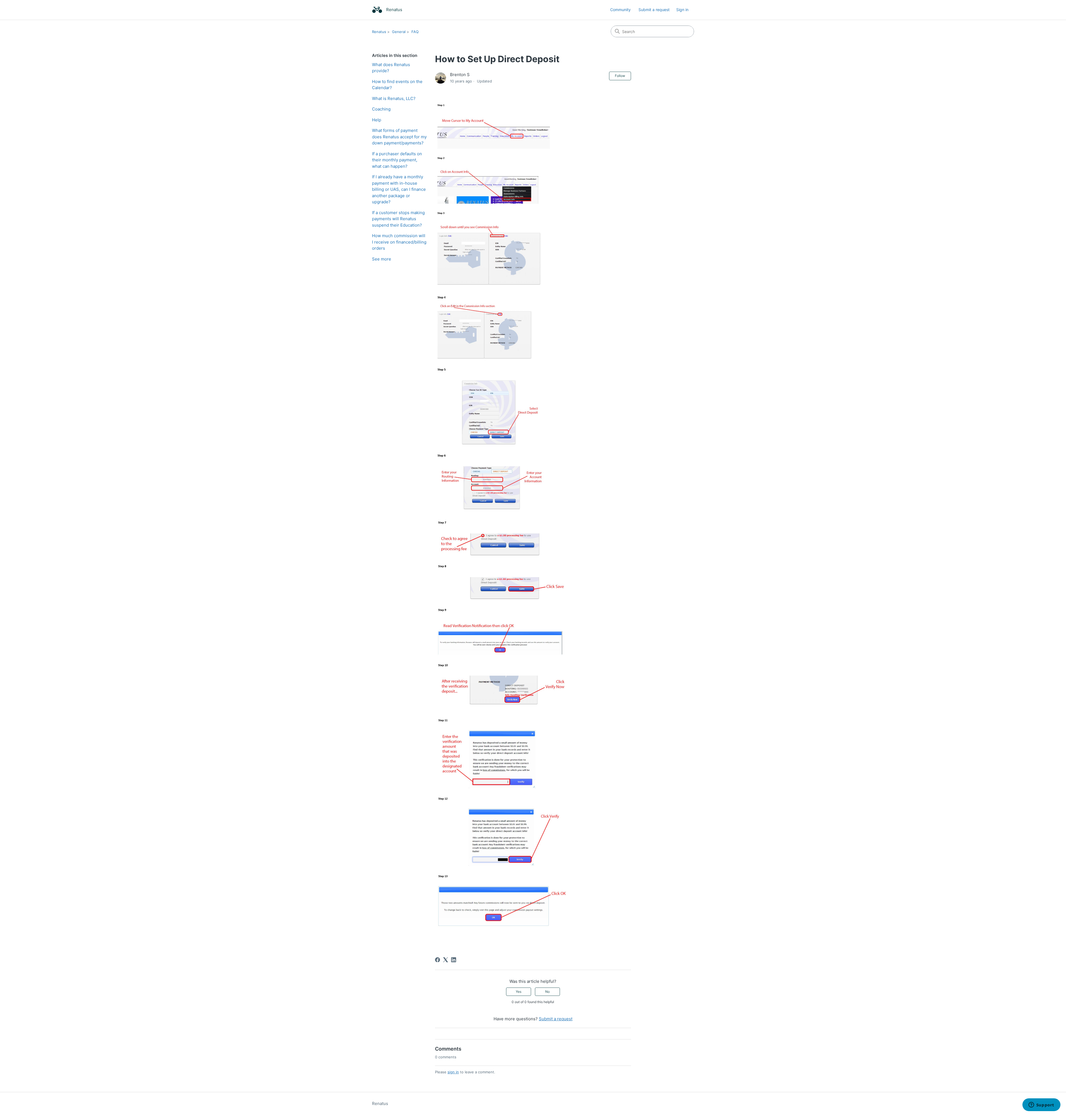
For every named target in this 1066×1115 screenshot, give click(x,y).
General (399, 31)
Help (376, 119)
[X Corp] (445, 959)
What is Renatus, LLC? (394, 98)
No (547, 991)
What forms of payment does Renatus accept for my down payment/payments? (399, 137)
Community (620, 9)
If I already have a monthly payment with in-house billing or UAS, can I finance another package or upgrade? (399, 189)
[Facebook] (437, 959)
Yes (518, 991)
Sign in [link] (682, 9)
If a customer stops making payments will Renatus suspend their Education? (398, 219)
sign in (453, 1072)
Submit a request (654, 9)
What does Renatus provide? (391, 68)
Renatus (379, 31)
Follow (620, 76)
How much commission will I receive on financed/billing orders (399, 242)
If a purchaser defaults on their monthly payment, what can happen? (397, 160)
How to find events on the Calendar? (397, 85)
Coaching (381, 109)
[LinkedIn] (453, 959)
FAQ (415, 31)
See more (381, 259)
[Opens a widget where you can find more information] (1041, 1105)
